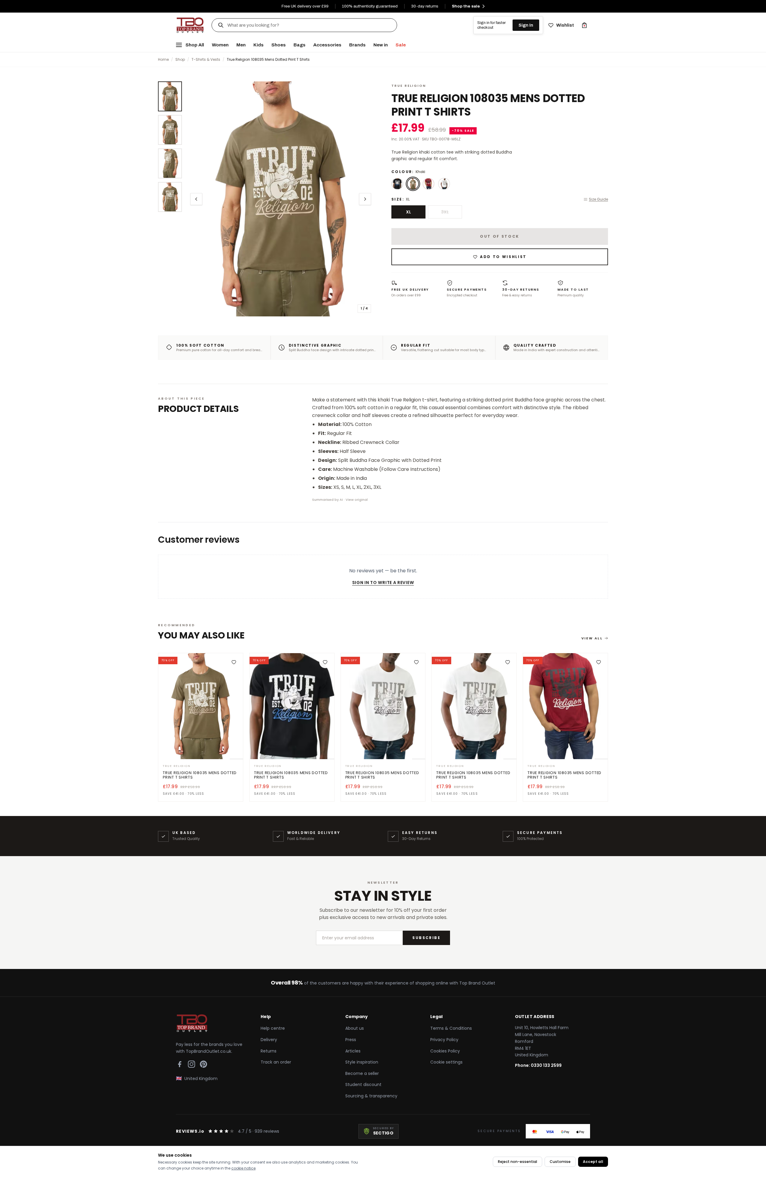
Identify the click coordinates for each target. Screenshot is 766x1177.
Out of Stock (499, 236)
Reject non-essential (517, 1161)
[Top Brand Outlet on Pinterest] (203, 1064)
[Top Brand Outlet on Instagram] (191, 1064)
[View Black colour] (397, 184)
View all (592, 638)
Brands (357, 44)
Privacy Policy (444, 1040)
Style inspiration (361, 1062)
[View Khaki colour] (413, 184)
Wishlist (565, 25)
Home (163, 59)
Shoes (278, 44)
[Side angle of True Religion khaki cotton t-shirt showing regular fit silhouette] (170, 197)
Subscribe (426, 937)
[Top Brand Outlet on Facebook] (179, 1064)
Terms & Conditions (451, 1028)
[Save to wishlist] (234, 662)
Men (241, 44)
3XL (445, 212)
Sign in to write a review (383, 583)
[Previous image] (196, 199)
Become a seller (362, 1073)
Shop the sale (466, 6)
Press (350, 1040)
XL (408, 212)
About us (354, 1028)
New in (380, 44)
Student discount (363, 1084)
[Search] (221, 25)
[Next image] (365, 199)
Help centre (273, 1028)
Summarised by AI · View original (340, 499)
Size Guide (598, 199)
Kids (258, 44)
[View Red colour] (428, 184)
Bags (300, 44)
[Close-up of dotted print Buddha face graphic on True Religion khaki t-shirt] (170, 163)
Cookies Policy (445, 1051)
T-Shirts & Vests (206, 59)
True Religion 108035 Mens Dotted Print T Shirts (200, 774)
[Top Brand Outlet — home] (190, 25)
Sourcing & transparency (371, 1096)
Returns (268, 1051)
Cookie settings (446, 1062)
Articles (353, 1051)
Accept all (593, 1161)
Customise (560, 1161)
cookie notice (243, 1168)
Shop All (195, 44)
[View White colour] (444, 184)
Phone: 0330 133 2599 (538, 1065)
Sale (401, 44)
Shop (180, 59)
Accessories (327, 44)
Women (220, 44)
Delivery (269, 1040)
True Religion (408, 85)
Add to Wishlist (503, 256)
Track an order (276, 1062)
